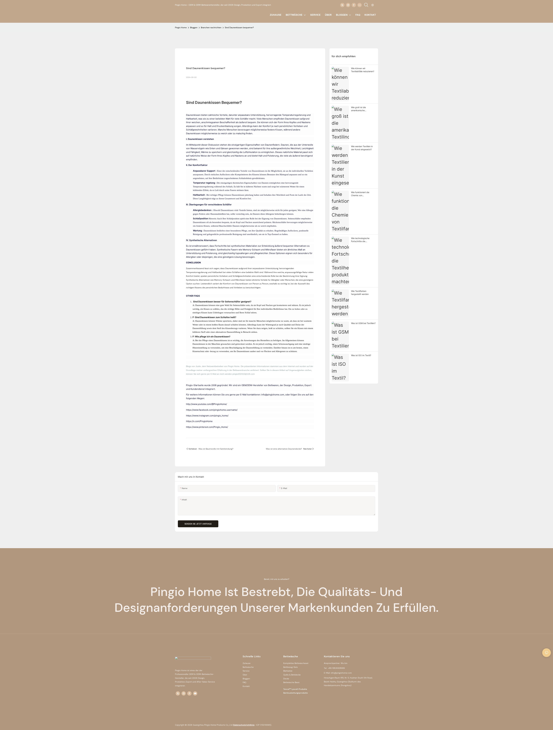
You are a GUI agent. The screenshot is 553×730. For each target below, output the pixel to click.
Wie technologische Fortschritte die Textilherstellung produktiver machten (361, 240)
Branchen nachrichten (211, 27)
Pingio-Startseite (195, 385)
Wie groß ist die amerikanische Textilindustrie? (358, 109)
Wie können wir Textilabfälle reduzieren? (362, 70)
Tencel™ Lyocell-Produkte (295, 689)
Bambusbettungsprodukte (295, 693)
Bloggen (193, 27)
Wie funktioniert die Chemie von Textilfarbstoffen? (360, 194)
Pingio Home (181, 27)
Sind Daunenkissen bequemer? (239, 27)
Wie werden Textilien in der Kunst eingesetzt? (362, 148)
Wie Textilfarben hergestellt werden (360, 292)
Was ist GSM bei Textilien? (363, 323)
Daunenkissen (208, 102)
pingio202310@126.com (243, 374)
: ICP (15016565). (263, 725)
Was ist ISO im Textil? (361, 355)
